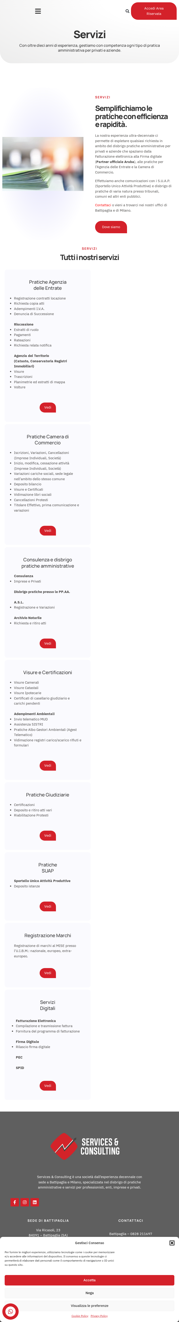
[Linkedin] (35, 1202)
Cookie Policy (80, 1316)
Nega (90, 1293)
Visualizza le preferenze (89, 1305)
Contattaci (103, 205)
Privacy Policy (99, 1316)
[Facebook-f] (14, 1202)
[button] (172, 1243)
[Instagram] (25, 1202)
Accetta (89, 1280)
